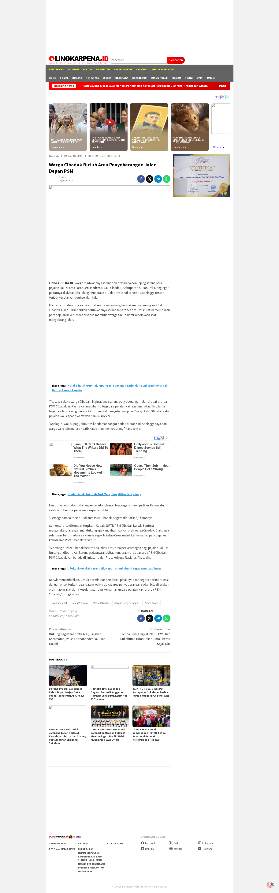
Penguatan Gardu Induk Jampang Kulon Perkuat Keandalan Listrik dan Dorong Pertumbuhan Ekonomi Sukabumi (67, 736)
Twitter (177, 843)
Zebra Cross (151, 603)
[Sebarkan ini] (141, 179)
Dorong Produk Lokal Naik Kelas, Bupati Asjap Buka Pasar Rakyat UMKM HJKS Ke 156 (66, 694)
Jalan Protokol (80, 603)
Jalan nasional (59, 603)
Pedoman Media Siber (62, 849)
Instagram (207, 843)
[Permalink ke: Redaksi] (53, 178)
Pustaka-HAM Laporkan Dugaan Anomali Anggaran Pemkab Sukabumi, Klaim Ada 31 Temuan (109, 694)
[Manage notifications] (270, 885)
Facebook (150, 843)
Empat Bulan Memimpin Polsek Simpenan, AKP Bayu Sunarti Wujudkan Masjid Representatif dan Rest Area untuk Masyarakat (91, 860)
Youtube (178, 848)
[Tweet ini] (149, 179)
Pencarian (176, 60)
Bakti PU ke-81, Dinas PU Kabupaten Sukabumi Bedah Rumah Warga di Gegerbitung (150, 692)
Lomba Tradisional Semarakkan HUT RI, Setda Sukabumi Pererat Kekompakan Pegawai (149, 734)
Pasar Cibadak (101, 603)
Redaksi (83, 843)
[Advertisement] (139, 26)
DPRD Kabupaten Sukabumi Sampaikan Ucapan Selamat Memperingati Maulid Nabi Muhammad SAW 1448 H (108, 734)
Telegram (207, 848)
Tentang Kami (57, 843)
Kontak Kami (115, 843)
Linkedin (149, 848)
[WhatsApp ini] (166, 179)
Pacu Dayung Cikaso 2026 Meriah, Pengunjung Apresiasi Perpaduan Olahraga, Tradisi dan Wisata (115, 86)
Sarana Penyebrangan (126, 603)
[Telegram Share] (158, 179)
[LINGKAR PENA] (79, 60)
